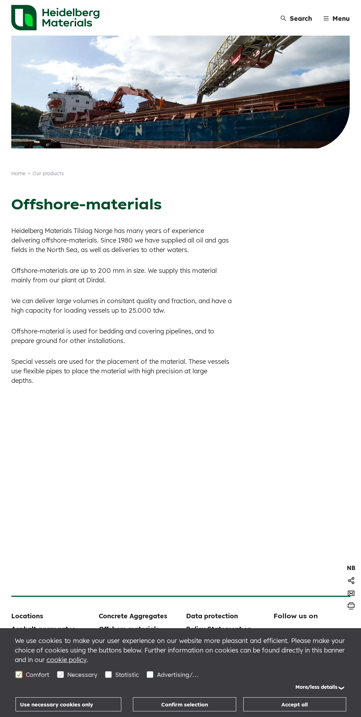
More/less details (316, 687)
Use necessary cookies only (56, 704)
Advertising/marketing (178, 674)
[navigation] (351, 567)
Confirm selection (184, 704)
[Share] (351, 580)
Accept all (294, 704)
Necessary (82, 674)
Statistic (127, 674)
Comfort (37, 674)
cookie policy (66, 660)
